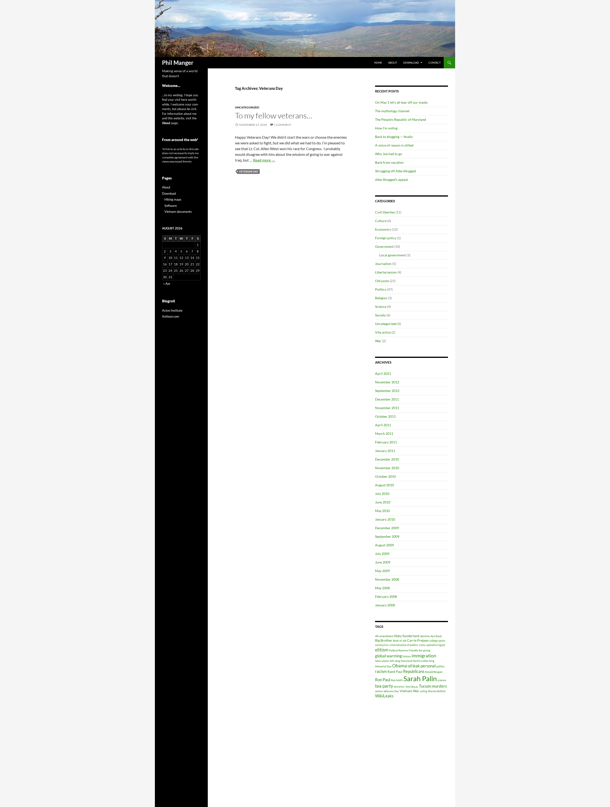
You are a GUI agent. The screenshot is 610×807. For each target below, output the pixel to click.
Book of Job (399, 640)
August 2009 (384, 545)
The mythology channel (392, 111)
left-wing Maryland (401, 660)
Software (170, 206)
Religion (381, 298)
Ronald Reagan (433, 671)
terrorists (399, 686)
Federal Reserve (398, 650)
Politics (380, 289)
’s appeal (391, 180)
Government (384, 246)
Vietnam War (409, 691)
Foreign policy (385, 238)
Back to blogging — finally (394, 137)
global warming (388, 655)
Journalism (383, 264)
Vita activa (383, 332)
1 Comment (282, 125)
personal (428, 665)
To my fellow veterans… (273, 115)
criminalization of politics (403, 644)
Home (378, 62)
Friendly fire (415, 650)
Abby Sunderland (406, 636)
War (378, 341)
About (392, 62)
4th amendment (384, 636)
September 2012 (387, 391)
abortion (425, 636)
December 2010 (387, 459)
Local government (392, 255)
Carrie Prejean (418, 640)
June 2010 (382, 502)
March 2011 (384, 433)
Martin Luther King (423, 660)
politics (440, 666)
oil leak (414, 665)
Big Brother (383, 640)
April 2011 (383, 425)
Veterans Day (248, 171)
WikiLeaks (384, 695)
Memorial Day (383, 666)
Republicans (413, 671)
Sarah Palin (420, 678)
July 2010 (382, 494)
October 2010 (385, 476)
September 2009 (387, 536)
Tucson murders (433, 686)
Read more (264, 160)
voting (423, 691)
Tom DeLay (411, 686)
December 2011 (387, 399)
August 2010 (384, 485)
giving (426, 650)
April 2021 (383, 373)
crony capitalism (428, 644)
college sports (437, 640)
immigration (424, 655)
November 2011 (387, 408)
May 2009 (382, 571)
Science (380, 307)
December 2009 (387, 528)
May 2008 (382, 588)
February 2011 (386, 442)
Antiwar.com (170, 316)
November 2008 (387, 579)
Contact (434, 62)
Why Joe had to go (388, 154)
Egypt (441, 644)
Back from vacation (389, 162)
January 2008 (385, 605)
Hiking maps (172, 199)
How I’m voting (386, 128)
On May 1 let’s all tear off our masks (401, 102)
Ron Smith (397, 680)
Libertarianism (386, 272)
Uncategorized (247, 107)
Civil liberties (385, 212)
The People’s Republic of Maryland (400, 119)
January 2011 (385, 451)
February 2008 (386, 596)
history (407, 656)
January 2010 (385, 519)
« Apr (166, 283)
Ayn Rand (436, 636)
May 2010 (382, 511)
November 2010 (387, 468)
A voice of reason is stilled (394, 145)
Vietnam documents (178, 211)
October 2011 (385, 416)
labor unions (382, 660)
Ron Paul (382, 679)
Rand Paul (394, 672)
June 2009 (382, 562)
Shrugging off (395, 171)
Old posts (382, 281)
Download (411, 62)
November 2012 (387, 382)
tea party (384, 686)
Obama (399, 665)
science (441, 680)
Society (380, 315)
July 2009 (382, 554)
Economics (383, 229)
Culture (380, 221)
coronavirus (382, 644)
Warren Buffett (437, 691)
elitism (381, 649)
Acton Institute (172, 310)
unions (379, 691)
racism (381, 671)
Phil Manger (177, 62)
